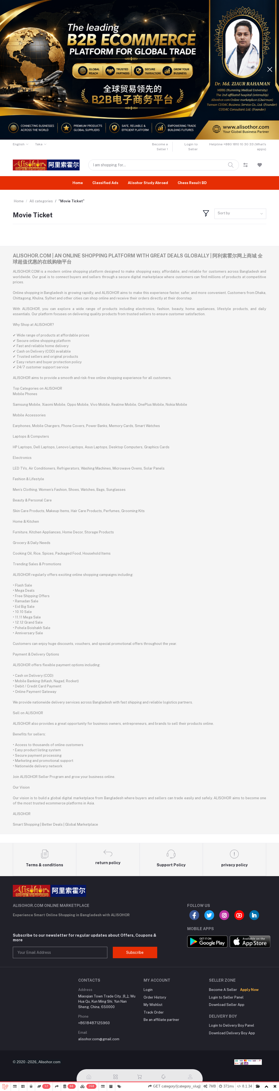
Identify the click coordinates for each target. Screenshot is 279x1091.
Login (148, 990)
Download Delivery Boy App (232, 1033)
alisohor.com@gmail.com (98, 1039)
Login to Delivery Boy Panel (231, 1025)
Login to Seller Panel (226, 997)
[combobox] (240, 214)
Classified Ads (105, 183)
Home (77, 183)
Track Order (154, 1012)
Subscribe (135, 952)
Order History (155, 997)
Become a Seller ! (160, 146)
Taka (39, 144)
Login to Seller (191, 146)
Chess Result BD (192, 183)
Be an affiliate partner (161, 1020)
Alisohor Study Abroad (148, 183)
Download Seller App (226, 1005)
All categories (41, 201)
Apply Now (249, 990)
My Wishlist (153, 1005)
